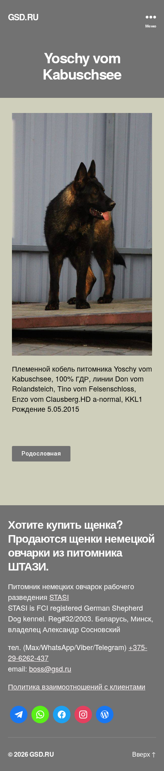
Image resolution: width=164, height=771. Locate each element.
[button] (41, 453)
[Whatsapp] (40, 714)
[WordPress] (104, 714)
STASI (59, 597)
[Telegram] (18, 714)
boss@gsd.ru (50, 668)
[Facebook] (61, 714)
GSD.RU (23, 17)
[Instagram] (83, 714)
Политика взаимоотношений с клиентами (76, 686)
